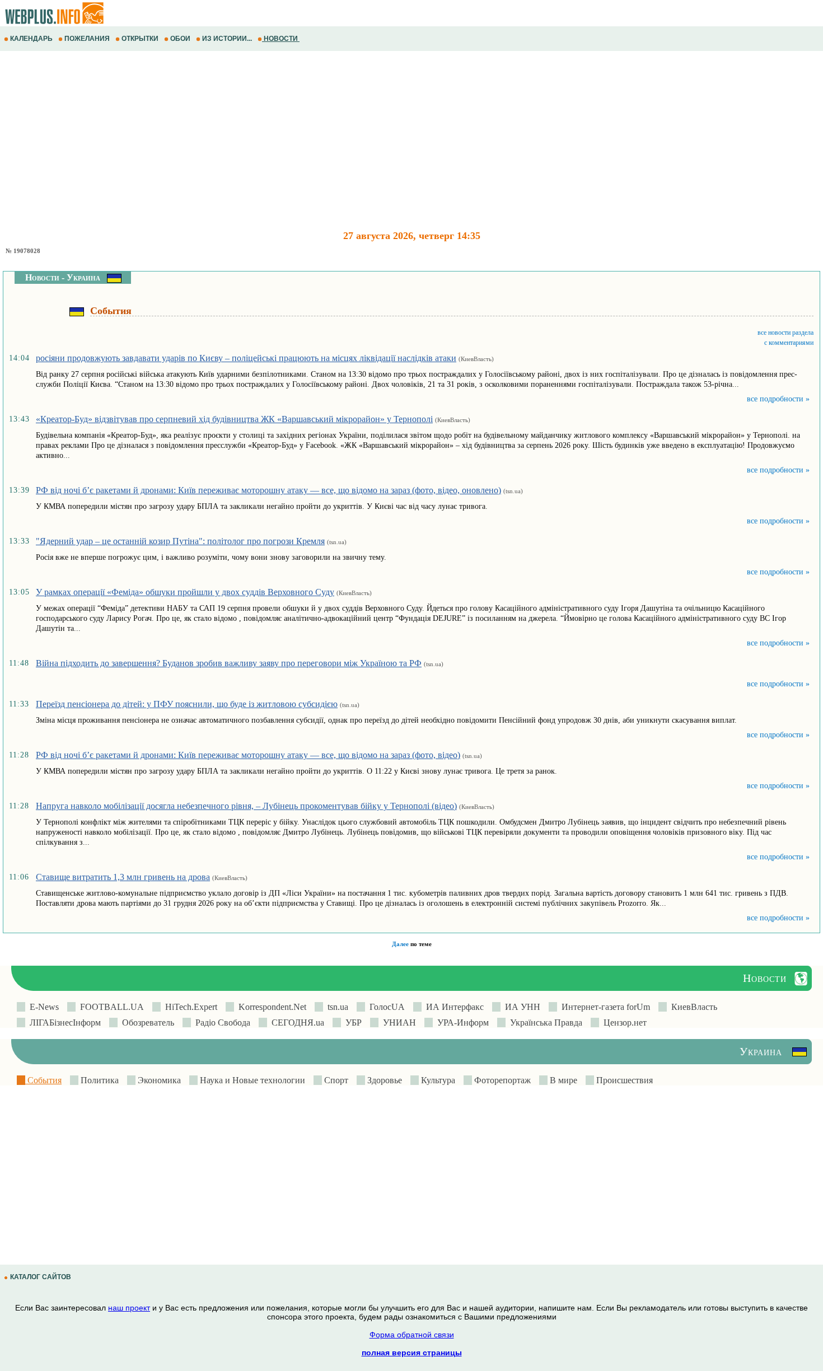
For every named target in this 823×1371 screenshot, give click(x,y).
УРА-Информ (461, 1022)
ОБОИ (180, 39)
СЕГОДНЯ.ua (295, 1022)
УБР (351, 1022)
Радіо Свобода (220, 1022)
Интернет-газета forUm (603, 1007)
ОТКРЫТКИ (140, 39)
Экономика (158, 1080)
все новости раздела (785, 332)
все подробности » (778, 399)
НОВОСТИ (281, 39)
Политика (98, 1080)
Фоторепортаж (501, 1080)
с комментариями (788, 343)
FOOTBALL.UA (110, 1007)
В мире (562, 1080)
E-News (42, 1007)
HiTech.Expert (189, 1007)
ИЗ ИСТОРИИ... (227, 39)
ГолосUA (385, 1007)
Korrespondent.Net (270, 1007)
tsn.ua (335, 1007)
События (43, 1080)
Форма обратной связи (412, 1334)
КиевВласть (692, 1007)
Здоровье (383, 1080)
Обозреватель (146, 1022)
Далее (400, 943)
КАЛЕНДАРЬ (31, 39)
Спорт (335, 1080)
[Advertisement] (336, 140)
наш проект (129, 1307)
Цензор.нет (623, 1022)
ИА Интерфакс (453, 1007)
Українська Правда (544, 1022)
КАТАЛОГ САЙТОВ (40, 1277)
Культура (437, 1080)
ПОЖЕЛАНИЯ (87, 39)
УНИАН (397, 1022)
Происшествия (623, 1080)
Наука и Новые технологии (251, 1080)
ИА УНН (520, 1007)
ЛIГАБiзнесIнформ (63, 1022)
